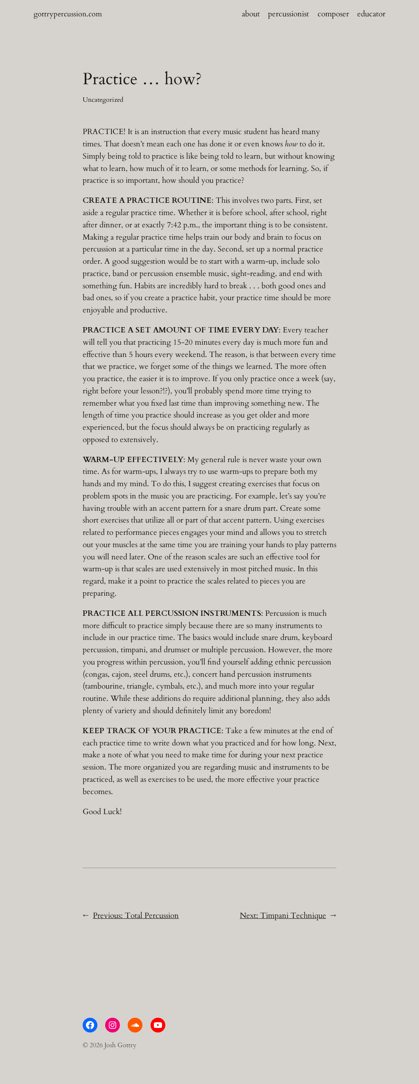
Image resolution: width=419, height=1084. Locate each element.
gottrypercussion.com (68, 14)
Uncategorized (103, 99)
